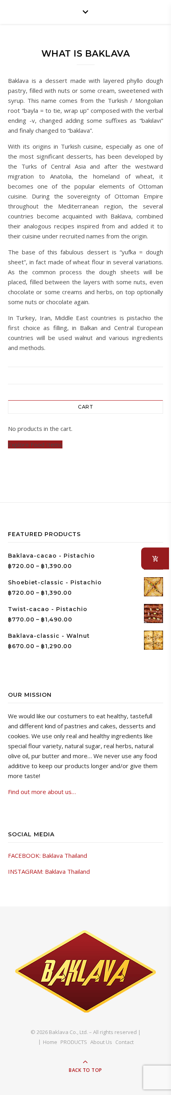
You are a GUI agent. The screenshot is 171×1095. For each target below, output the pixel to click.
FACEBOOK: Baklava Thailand (47, 855)
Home (50, 1042)
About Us (101, 1042)
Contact (124, 1042)
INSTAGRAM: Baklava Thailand (49, 871)
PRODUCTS (73, 1042)
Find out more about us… (42, 792)
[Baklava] (85, 971)
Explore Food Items (35, 444)
